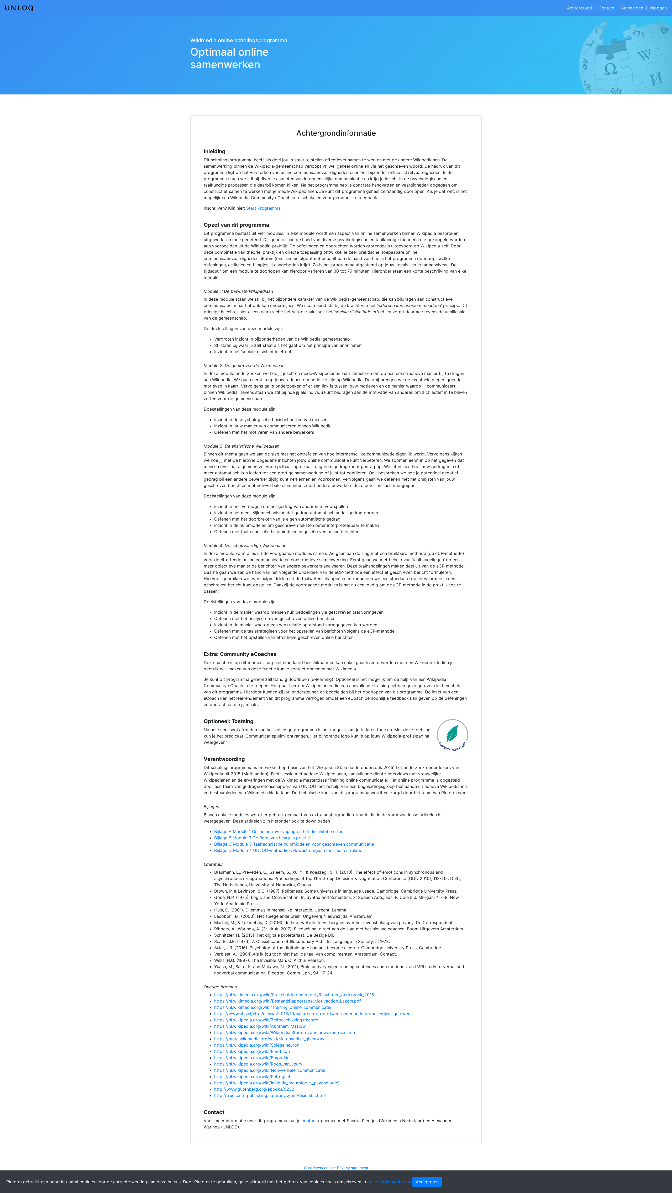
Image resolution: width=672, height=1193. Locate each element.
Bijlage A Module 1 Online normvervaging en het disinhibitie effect (279, 831)
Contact (606, 7)
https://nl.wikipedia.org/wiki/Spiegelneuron (256, 1045)
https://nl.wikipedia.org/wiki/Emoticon (252, 1051)
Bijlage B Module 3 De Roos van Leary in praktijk (262, 837)
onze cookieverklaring (389, 1181)
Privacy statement (352, 1167)
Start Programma (263, 208)
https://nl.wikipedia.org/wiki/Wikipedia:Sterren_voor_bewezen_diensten (284, 1032)
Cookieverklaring (318, 1167)
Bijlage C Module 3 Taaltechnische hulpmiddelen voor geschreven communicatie (294, 844)
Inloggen (658, 7)
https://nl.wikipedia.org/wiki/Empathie (252, 1057)
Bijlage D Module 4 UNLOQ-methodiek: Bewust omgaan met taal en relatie (288, 850)
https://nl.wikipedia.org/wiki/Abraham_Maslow (260, 1026)
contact (309, 1120)
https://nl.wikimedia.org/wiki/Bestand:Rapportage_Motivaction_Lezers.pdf (287, 1001)
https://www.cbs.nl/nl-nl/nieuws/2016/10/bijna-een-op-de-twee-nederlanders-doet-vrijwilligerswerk (313, 1013)
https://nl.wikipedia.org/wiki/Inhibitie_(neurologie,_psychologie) (277, 1082)
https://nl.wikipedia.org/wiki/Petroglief (252, 1076)
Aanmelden (632, 7)
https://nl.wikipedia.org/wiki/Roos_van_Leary (258, 1064)
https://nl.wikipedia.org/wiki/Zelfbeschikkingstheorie (266, 1019)
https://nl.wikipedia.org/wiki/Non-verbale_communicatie (269, 1070)
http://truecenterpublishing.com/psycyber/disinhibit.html (270, 1095)
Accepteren (427, 1181)
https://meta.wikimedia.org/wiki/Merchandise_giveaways (270, 1038)
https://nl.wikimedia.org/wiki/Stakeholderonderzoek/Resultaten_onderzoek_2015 (294, 994)
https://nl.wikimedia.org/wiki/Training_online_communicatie (272, 1007)
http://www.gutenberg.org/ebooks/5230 (254, 1089)
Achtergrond (579, 7)
